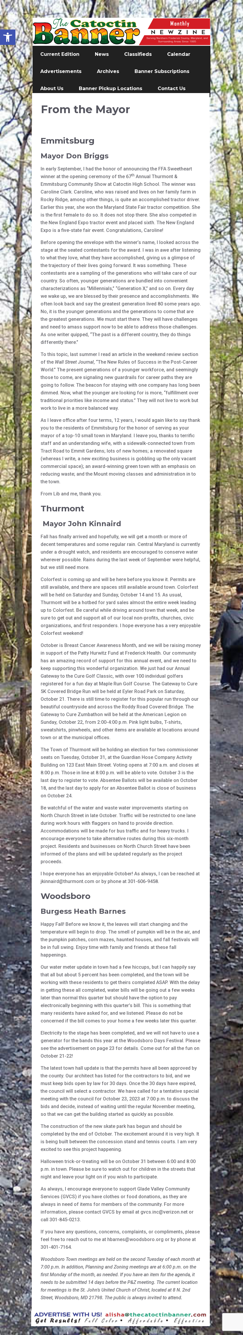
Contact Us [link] (172, 88)
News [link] (102, 54)
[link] (7, 37)
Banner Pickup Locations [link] (110, 88)
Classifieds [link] (138, 54)
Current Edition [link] (59, 54)
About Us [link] (51, 88)
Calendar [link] (178, 54)
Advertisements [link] (60, 71)
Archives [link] (108, 71)
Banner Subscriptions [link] (162, 71)
